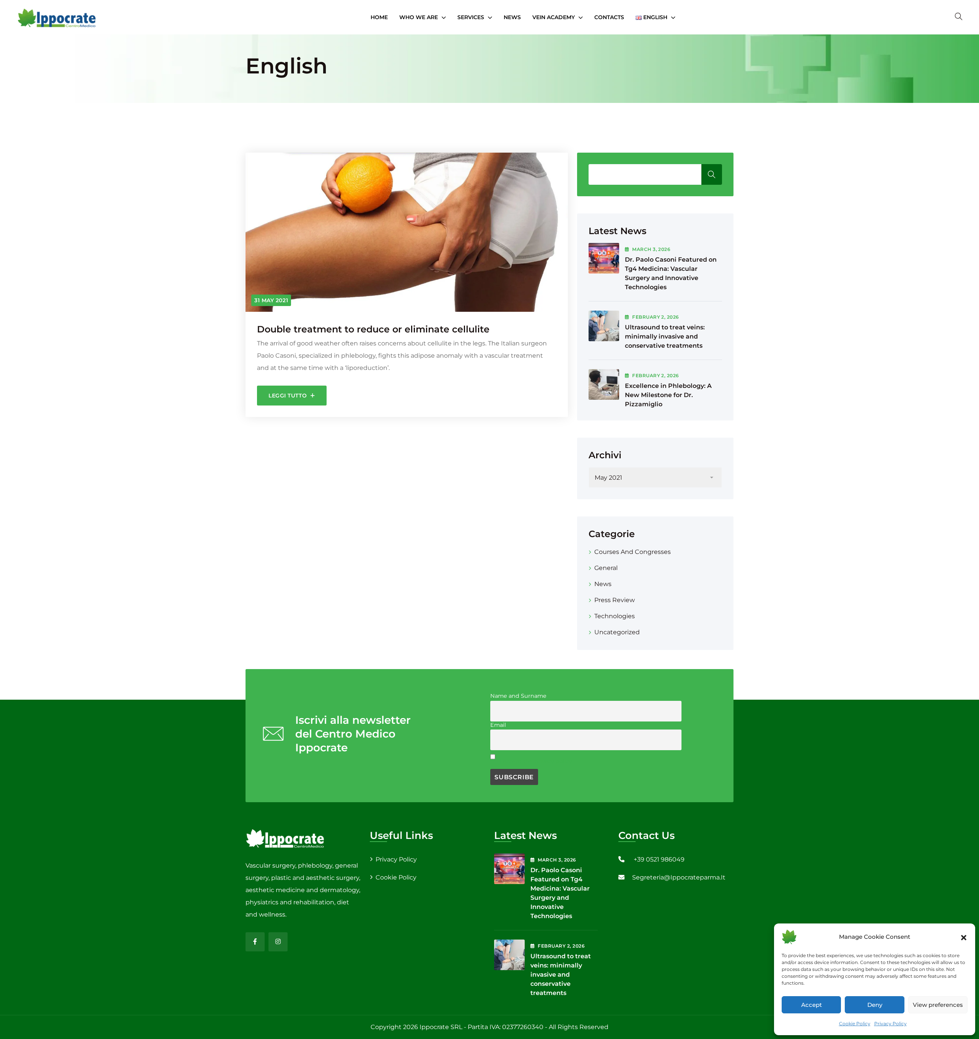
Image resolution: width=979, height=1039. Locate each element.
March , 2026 (651, 249)
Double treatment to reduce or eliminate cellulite (373, 329)
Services (470, 17)
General (606, 568)
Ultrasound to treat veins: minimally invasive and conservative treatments (665, 336)
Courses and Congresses (632, 551)
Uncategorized (617, 632)
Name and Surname (518, 695)
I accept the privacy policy (536, 761)
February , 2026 (655, 317)
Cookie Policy (854, 1023)
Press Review (614, 600)
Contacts (609, 17)
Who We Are (418, 17)
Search (711, 174)
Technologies (614, 616)
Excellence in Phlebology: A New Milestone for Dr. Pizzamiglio (668, 395)
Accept (811, 1004)
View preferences (938, 1004)
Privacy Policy (890, 1023)
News (512, 17)
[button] (964, 937)
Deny (874, 1004)
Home (379, 17)
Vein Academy (553, 17)
